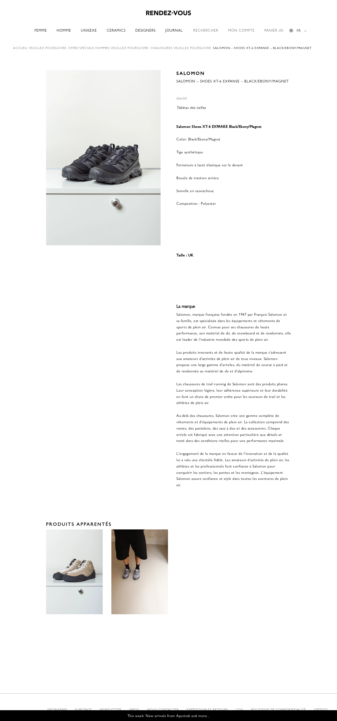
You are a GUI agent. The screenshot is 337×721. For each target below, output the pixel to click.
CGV (239, 709)
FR (299, 30)
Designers (145, 30)
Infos (134, 709)
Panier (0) (274, 30)
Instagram (57, 709)
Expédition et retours (207, 709)
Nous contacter (163, 709)
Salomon (190, 73)
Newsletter (110, 709)
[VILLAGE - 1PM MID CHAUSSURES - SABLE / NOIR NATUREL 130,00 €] (74, 572)
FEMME (40, 30)
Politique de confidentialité (278, 709)
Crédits (321, 709)
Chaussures (161, 47)
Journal (174, 30)
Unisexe (89, 30)
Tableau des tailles (191, 107)
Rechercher (205, 30)
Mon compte (241, 30)
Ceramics (116, 30)
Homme (64, 30)
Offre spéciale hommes (89, 47)
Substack (83, 709)
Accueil (20, 47)
